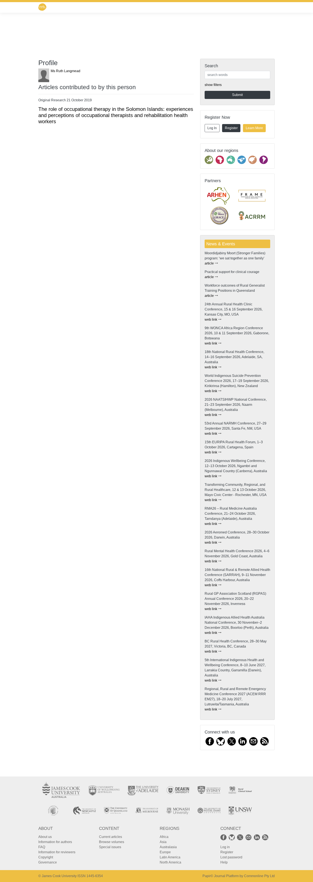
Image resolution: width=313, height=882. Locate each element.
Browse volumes (111, 842)
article (210, 263)
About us (45, 837)
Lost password (231, 857)
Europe (165, 852)
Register (231, 128)
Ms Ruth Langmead (65, 71)
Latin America (170, 857)
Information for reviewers (56, 852)
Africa (164, 837)
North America (170, 862)
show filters (213, 85)
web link (211, 319)
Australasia (168, 847)
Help (224, 862)
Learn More (254, 128)
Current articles (110, 837)
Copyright (45, 857)
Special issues (110, 847)
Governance (47, 862)
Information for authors (55, 842)
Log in (225, 847)
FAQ (41, 847)
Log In (212, 128)
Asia (163, 842)
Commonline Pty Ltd (259, 876)
